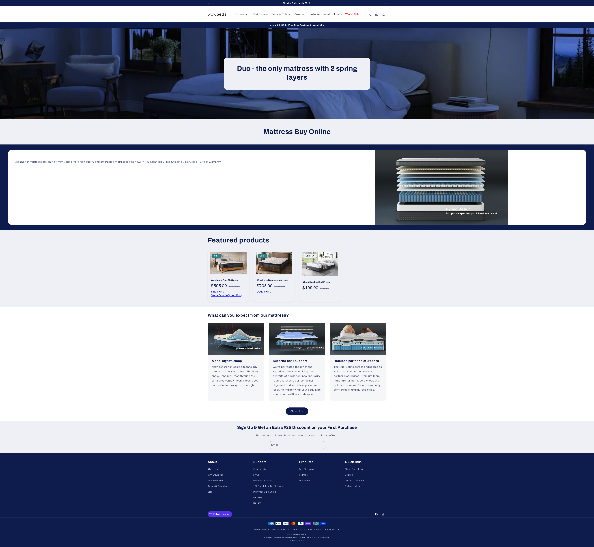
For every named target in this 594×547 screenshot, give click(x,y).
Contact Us (259, 469)
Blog (210, 492)
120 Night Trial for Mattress (268, 486)
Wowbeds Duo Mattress (224, 280)
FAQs (256, 475)
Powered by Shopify (280, 529)
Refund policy (352, 486)
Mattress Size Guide (264, 492)
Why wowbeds (216, 475)
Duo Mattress (306, 469)
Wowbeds (265, 529)
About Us (213, 469)
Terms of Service (354, 480)
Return (257, 503)
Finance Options (262, 480)
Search (349, 475)
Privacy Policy (215, 480)
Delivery (257, 497)
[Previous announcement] (208, 3)
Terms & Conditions (218, 486)
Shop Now (297, 411)
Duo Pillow (304, 480)
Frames (303, 475)
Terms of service (332, 529)
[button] (241, 14)
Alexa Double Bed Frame (316, 282)
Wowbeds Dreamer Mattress (272, 280)
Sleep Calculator (354, 469)
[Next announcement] (385, 3)
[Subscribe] (322, 445)
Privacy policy (314, 529)
